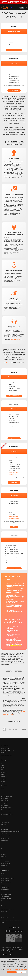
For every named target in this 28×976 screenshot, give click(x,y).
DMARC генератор (6, 898)
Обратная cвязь (5, 863)
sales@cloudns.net (15, 645)
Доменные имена (5, 833)
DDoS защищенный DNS (7, 750)
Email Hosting (4, 840)
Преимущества (5, 880)
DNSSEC (3, 824)
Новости (3, 854)
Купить (14, 526)
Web (2, 765)
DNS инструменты (6, 894)
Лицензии (10, 951)
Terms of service (6, 947)
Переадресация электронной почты (10, 831)
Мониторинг (4, 760)
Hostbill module (5, 889)
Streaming (4, 785)
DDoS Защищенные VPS (7, 814)
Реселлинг (4, 911)
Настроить (21, 972)
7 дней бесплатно (14, 482)
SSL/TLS (3, 779)
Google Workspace (6, 807)
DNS (2, 763)
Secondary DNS (5, 822)
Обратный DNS (5, 798)
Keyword (3, 774)
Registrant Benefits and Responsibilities (11, 920)
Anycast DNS (4, 829)
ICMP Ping (3, 772)
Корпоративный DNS (6, 755)
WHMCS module (5, 887)
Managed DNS (5, 803)
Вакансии (4, 865)
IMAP (2, 788)
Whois (2, 922)
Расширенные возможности (14, 429)
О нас (2, 852)
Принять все (11, 972)
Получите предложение (14, 568)
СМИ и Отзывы (5, 861)
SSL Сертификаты (6, 809)
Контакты (3, 856)
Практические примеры (7, 878)
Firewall (3, 781)
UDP (2, 767)
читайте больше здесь (15, 339)
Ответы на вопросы (6, 882)
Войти (21, 7)
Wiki (2, 876)
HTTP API (3, 885)
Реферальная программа (7, 909)
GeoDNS (3, 752)
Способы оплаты (5, 892)
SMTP (2, 783)
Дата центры (4, 859)
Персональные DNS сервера (8, 836)
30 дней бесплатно (14, 90)
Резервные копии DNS (7, 827)
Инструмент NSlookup (7, 901)
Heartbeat (3, 776)
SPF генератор (5, 896)
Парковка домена (6, 812)
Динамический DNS (6, 796)
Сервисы (3, 793)
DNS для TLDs (5, 838)
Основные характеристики (14, 427)
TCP (2, 770)
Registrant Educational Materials (9, 918)
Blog (2, 873)
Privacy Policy (17, 947)
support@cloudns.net (8, 714)
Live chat (22, 711)
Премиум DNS (5, 748)
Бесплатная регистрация (14, 395)
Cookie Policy (5, 949)
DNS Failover (4, 800)
